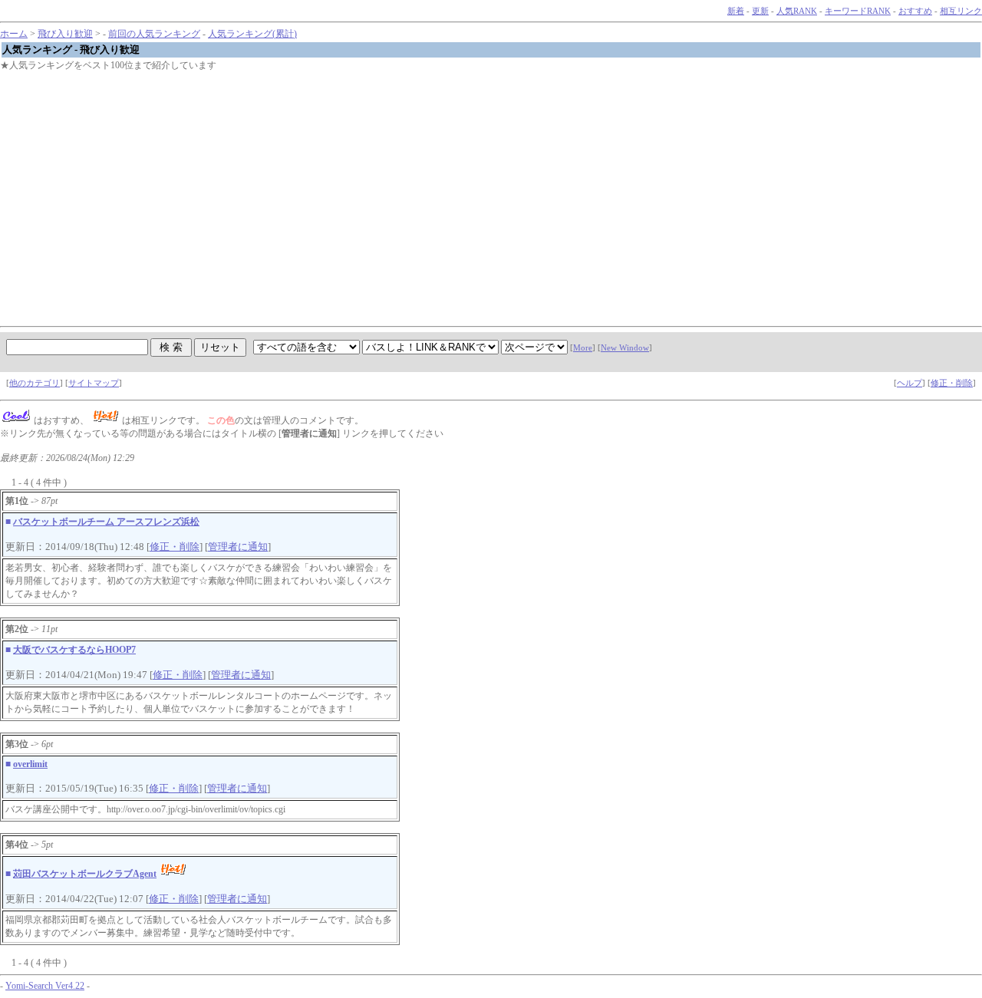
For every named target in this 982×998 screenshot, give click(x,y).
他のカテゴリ (34, 383)
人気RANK (796, 11)
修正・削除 (952, 383)
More (582, 348)
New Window (625, 348)
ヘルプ (909, 383)
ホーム (14, 33)
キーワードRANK (858, 11)
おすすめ (915, 11)
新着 (735, 11)
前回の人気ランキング (154, 33)
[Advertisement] (460, 191)
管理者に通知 (238, 546)
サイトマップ (93, 383)
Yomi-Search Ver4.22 (44, 985)
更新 (760, 11)
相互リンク (961, 11)
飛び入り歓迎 (65, 33)
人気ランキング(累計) (252, 33)
